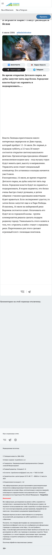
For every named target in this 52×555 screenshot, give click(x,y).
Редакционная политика (11, 448)
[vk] (23, 291)
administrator (24, 32)
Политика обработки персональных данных (17, 542)
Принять (43, 17)
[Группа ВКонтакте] (13, 65)
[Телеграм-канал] (38, 70)
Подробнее (44, 495)
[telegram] (30, 291)
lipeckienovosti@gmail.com (20, 472)
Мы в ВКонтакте (7, 10)
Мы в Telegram (21, 10)
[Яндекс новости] (38, 65)
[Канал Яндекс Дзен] (13, 70)
